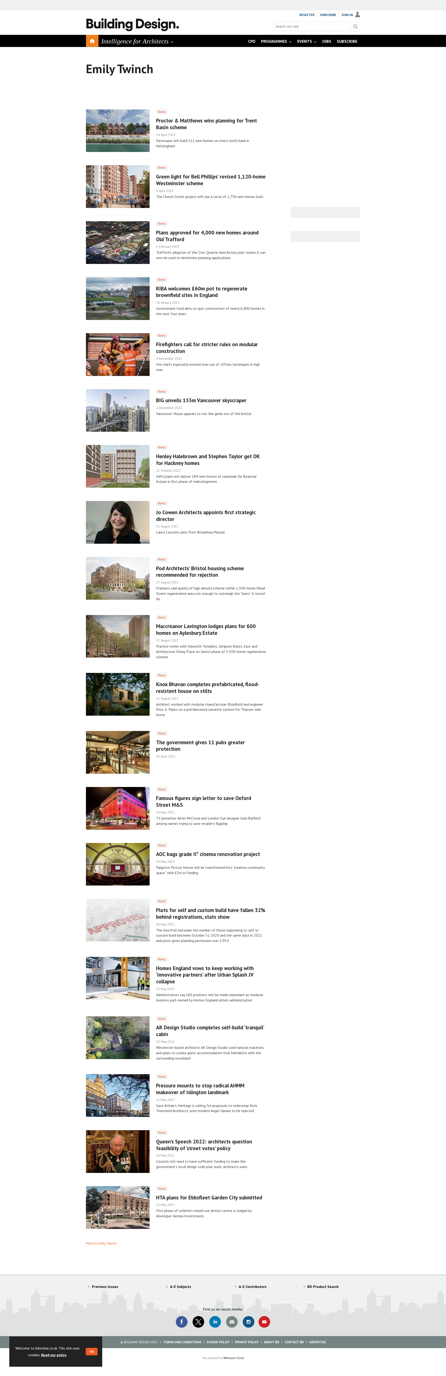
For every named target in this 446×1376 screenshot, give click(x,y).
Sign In (347, 15)
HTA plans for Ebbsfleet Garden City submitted (209, 1197)
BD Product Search (323, 1286)
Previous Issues (105, 1286)
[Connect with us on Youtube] (264, 1322)
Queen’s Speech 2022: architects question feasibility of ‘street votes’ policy (204, 1145)
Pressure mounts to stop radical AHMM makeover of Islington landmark (200, 1089)
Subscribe (328, 15)
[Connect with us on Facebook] (182, 1322)
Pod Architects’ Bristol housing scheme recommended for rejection (200, 571)
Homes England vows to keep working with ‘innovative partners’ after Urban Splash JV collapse (205, 975)
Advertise (317, 1342)
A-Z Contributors (253, 1286)
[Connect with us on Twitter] (198, 1322)
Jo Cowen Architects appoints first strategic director (206, 515)
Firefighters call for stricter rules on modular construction (207, 347)
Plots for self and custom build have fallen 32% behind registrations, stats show (210, 913)
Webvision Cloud (233, 1358)
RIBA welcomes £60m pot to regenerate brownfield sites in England (201, 292)
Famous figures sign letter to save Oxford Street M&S (203, 801)
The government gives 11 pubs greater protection (200, 745)
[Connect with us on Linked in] (215, 1322)
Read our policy (53, 1355)
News (162, 112)
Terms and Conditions (182, 1342)
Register (307, 15)
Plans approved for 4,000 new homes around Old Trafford (207, 236)
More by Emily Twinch (101, 1243)
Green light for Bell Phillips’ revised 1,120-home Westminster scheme (211, 180)
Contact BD (294, 1342)
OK (91, 1352)
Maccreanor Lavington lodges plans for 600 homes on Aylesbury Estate (206, 629)
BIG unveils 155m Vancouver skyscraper (201, 400)
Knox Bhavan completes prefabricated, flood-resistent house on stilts (207, 687)
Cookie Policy (218, 1342)
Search (355, 26)
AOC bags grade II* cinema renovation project (208, 854)
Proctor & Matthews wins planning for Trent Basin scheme (206, 124)
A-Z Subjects (180, 1286)
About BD (271, 1342)
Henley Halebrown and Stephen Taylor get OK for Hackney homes (208, 459)
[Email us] (232, 1322)
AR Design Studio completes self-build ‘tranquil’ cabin (210, 1030)
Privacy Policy (247, 1342)
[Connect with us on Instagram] (249, 1322)
